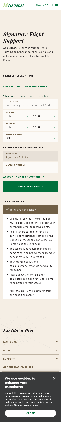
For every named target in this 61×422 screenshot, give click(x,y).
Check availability (30, 186)
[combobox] (30, 104)
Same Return (11, 86)
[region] (30, 397)
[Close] (54, 378)
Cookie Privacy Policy (26, 405)
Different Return (36, 86)
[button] (44, 5)
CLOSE (30, 413)
